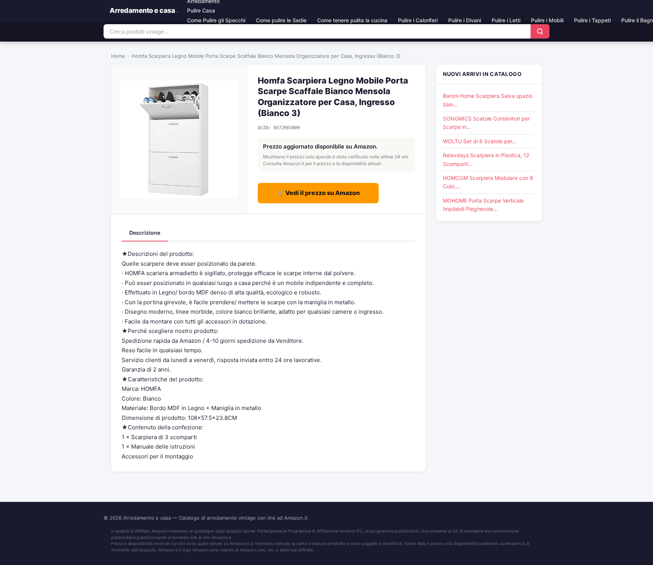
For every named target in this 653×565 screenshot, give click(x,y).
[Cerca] (540, 31)
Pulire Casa (201, 10)
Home (118, 56)
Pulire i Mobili (547, 20)
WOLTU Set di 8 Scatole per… (480, 141)
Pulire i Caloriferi (418, 20)
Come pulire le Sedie (281, 20)
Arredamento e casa (144, 10)
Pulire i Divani (464, 20)
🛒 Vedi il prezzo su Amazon (318, 193)
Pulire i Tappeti (592, 20)
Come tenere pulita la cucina (352, 20)
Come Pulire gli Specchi (216, 20)
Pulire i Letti (506, 20)
